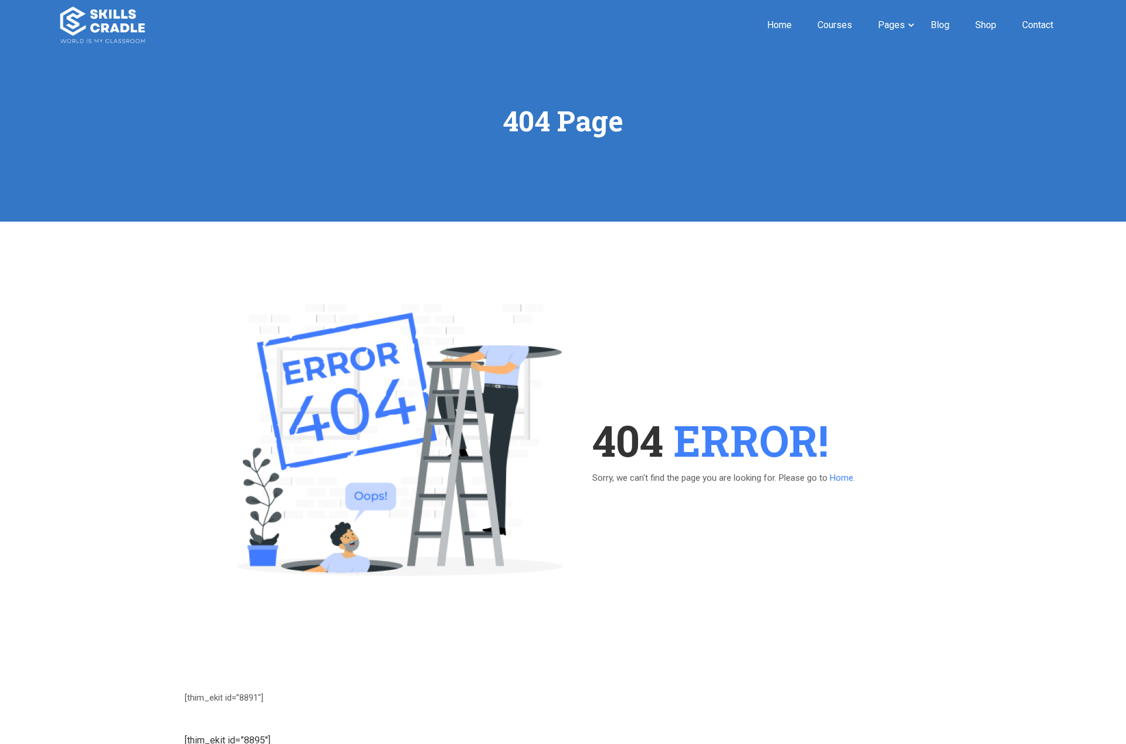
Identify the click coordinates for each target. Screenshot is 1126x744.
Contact (1037, 24)
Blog (940, 24)
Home (779, 24)
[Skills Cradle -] (103, 25)
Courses (835, 24)
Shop (985, 24)
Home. (842, 478)
